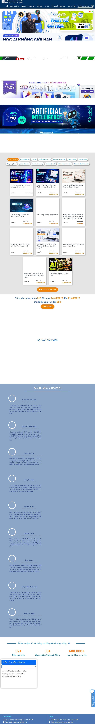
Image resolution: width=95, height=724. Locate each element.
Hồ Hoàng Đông (29, 581)
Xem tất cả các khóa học (47, 337)
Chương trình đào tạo (27, 6)
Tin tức (47, 6)
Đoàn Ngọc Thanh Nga (29, 448)
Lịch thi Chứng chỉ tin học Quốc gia (47, 377)
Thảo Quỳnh (29, 608)
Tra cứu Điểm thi (16, 375)
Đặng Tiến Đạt (29, 528)
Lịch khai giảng (14, 6)
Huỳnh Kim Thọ (29, 501)
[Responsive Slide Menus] (12, 2)
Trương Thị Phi (29, 555)
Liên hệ (70, 6)
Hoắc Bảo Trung (29, 661)
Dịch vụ (39, 6)
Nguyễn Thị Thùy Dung (29, 635)
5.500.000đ (80, 271)
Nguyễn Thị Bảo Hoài (29, 474)
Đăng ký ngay (47, 354)
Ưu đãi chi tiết (53, 242)
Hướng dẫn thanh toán (58, 6)
